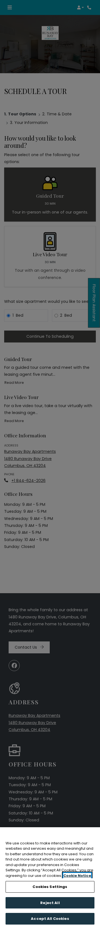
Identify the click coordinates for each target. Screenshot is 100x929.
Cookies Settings (49, 886)
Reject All (49, 902)
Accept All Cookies (50, 918)
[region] (50, 878)
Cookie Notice (77, 875)
